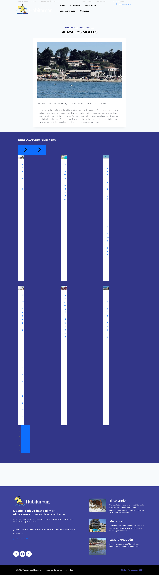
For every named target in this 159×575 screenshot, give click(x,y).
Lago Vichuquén (68, 11)
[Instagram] (16, 554)
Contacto (84, 11)
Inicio (62, 6)
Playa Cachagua (107, 316)
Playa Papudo (65, 182)
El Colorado (75, 6)
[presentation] (21, 157)
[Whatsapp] (29, 554)
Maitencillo (90, 6)
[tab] (25, 427)
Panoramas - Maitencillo (80, 27)
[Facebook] (22, 554)
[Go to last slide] (25, 150)
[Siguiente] (39, 150)
